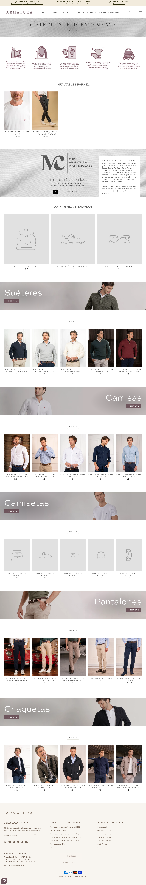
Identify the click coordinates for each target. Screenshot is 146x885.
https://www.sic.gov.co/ (68, 862)
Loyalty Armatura (102, 844)
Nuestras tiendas (102, 827)
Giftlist (67, 12)
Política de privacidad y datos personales (64, 840)
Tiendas (80, 12)
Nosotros (100, 847)
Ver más (73, 321)
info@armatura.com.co (16, 865)
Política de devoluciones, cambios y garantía (65, 837)
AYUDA (90, 12)
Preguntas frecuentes (104, 840)
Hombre (42, 12)
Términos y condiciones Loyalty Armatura (64, 834)
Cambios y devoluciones (105, 834)
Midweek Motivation (109, 12)
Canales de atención (104, 837)
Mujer (54, 12)
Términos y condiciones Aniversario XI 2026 (65, 827)
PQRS (52, 847)
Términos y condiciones (58, 830)
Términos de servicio (57, 844)
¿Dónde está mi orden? (104, 830)
